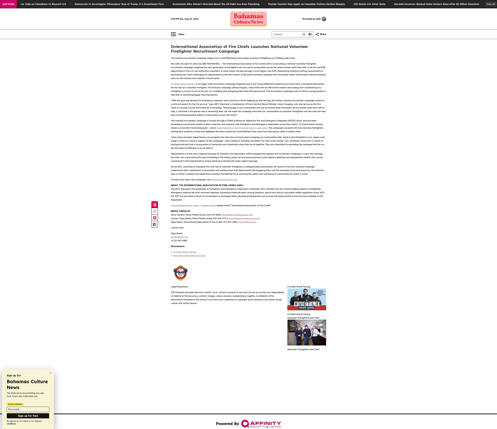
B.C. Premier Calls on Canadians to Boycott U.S (38, 4)
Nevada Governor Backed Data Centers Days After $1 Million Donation (436, 4)
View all (491, 4)
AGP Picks (8, 4)
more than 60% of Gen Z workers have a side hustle (242, 128)
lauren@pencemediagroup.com (244, 218)
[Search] (304, 34)
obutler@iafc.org (247, 222)
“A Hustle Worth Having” (183, 84)
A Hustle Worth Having (184, 252)
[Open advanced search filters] (310, 34)
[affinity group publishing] (155, 217)
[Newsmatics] (155, 224)
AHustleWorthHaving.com (224, 179)
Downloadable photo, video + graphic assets (193, 205)
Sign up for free (28, 415)
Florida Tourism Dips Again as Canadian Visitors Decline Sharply (306, 4)
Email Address (15, 404)
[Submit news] (155, 205)
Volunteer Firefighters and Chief (189, 255)
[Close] (50, 373)
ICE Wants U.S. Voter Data (369, 4)
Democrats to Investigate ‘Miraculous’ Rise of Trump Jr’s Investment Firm (119, 4)
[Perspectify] (155, 211)
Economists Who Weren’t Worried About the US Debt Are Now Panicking (216, 4)
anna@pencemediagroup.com (237, 214)
